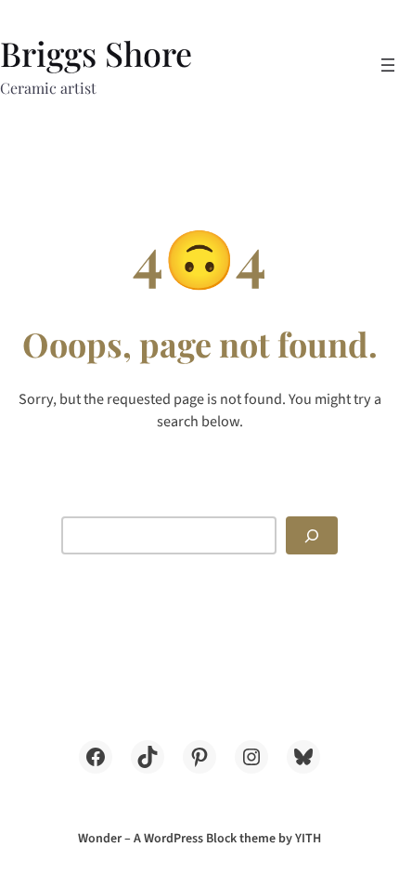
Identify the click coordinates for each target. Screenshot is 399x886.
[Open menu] (388, 65)
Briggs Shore (96, 53)
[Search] (312, 535)
